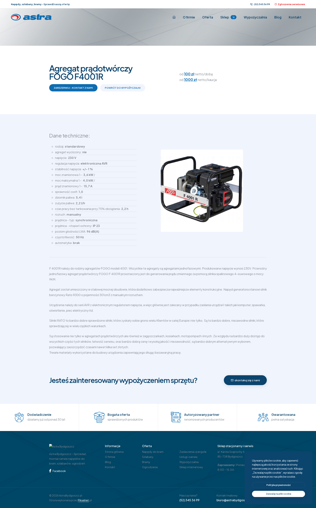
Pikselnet (83, 500)
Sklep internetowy (191, 467)
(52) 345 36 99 (261, 4)
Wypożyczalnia (255, 17)
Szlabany (147, 456)
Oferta (207, 17)
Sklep (224, 17)
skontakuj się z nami (247, 380)
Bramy (146, 462)
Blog (277, 17)
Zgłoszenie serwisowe (291, 4)
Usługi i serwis (188, 456)
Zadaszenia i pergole (192, 451)
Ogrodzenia (150, 467)
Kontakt (295, 17)
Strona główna (114, 451)
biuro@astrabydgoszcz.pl (235, 500)
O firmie (189, 17)
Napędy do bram (152, 451)
